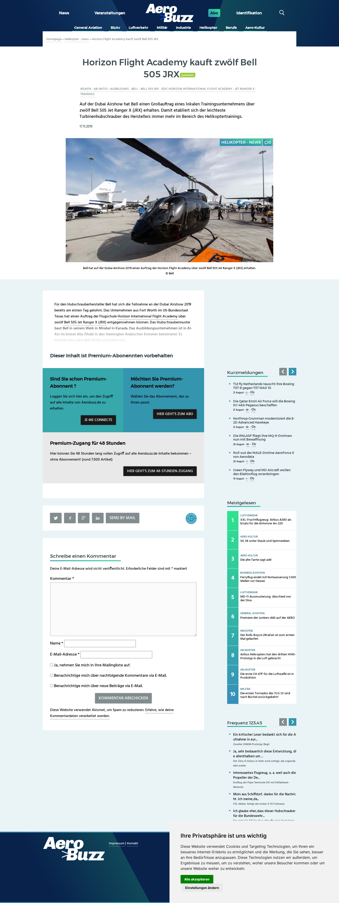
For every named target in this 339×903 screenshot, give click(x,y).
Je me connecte (98, 420)
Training (87, 94)
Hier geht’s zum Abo (175, 414)
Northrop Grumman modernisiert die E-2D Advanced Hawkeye (264, 420)
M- (247, 410)
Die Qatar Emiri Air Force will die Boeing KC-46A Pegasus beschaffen (264, 403)
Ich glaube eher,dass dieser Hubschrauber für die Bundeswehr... (264, 813)
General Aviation (88, 28)
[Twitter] (56, 518)
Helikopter (208, 28)
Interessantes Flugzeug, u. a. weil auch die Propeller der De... (264, 775)
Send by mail (123, 518)
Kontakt (132, 843)
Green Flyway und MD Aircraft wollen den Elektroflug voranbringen (262, 472)
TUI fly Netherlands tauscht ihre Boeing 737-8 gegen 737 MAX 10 (263, 386)
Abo (214, 13)
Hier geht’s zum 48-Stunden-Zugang (160, 471)
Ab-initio (101, 89)
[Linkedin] (98, 518)
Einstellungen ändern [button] (202, 888)
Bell (134, 89)
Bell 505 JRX (150, 89)
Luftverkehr (138, 28)
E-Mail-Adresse (65, 654)
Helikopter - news (77, 39)
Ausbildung (119, 89)
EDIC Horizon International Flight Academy (196, 89)
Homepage (54, 39)
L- (247, 393)
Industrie (183, 28)
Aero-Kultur (255, 28)
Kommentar (62, 578)
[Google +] (83, 518)
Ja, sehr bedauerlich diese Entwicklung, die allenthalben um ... (264, 754)
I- (247, 462)
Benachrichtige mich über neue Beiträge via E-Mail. (98, 686)
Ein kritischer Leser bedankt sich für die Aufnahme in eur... (264, 737)
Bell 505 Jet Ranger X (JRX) (85, 322)
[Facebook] (70, 518)
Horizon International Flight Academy (148, 316)
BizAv (115, 28)
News (64, 13)
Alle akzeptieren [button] (197, 879)
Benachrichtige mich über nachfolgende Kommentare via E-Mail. (110, 675)
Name (56, 643)
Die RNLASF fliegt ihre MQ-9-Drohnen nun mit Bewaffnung (262, 437)
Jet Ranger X (245, 89)
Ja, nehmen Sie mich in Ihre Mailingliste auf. (91, 665)
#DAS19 (85, 89)
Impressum (117, 843)
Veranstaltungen (110, 13)
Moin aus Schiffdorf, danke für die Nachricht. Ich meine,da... (264, 797)
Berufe (231, 28)
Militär (162, 28)
